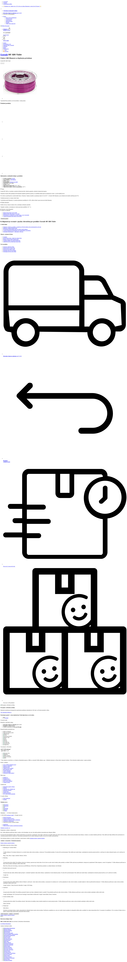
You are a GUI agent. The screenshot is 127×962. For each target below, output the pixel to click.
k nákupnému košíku (7, 4)
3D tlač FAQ (6, 791)
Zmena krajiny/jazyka (12, 812)
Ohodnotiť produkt (4, 218)
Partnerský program (7, 790)
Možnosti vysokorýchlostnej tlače (10, 228)
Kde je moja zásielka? (7, 781)
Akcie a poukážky (7, 771)
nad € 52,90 (12, 13)
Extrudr (4, 54)
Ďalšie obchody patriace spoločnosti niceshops (13, 825)
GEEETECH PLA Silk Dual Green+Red (11, 241)
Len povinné (8, 840)
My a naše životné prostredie (9, 793)
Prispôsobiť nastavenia (16, 840)
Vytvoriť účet (6, 34)
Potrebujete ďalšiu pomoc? (8, 773)
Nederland (11, 943)
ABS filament (13, 179)
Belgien (9, 929)
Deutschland (12, 935)
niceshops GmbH (10, 815)
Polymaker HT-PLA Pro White (9, 251)
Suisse (8, 955)
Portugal (10, 947)
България (11, 933)
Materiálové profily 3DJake (9, 786)
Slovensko (11, 949)
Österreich (11, 944)
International (12, 928)
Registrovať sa (6, 778)
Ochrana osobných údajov (8, 818)
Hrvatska (10, 938)
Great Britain (12, 953)
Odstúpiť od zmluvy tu (5, 827)
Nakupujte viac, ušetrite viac (9, 789)
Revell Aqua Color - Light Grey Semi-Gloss (12, 238)
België (8, 931)
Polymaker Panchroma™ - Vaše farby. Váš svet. (13, 231)
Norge (8, 959)
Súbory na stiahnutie (6, 210)
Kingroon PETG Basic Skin (9, 248)
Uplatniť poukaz (6, 782)
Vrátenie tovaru (9, 18)
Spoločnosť (5, 824)
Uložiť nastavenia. (4, 913)
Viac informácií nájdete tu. (6, 712)
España (9, 936)
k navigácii (5, 1)
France (8, 937)
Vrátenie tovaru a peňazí (8, 768)
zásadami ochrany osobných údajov (37, 838)
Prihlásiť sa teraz (6, 30)
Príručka (5, 787)
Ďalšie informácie (5, 202)
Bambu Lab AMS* (14, 182)
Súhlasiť (2, 840)
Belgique (10, 930)
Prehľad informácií (7, 817)
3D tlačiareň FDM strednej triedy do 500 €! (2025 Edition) (15, 229)
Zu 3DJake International (6, 923)
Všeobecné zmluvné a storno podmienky (11, 819)
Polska (8, 946)
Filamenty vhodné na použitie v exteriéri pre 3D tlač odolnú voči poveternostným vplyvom (22, 227)
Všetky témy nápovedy (10, 23)
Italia (8, 941)
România (10, 960)
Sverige (9, 952)
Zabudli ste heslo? (7, 779)
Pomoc (4, 16)
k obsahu (5, 2)
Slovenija (10, 948)
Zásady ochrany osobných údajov (8, 843)
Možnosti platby (9, 21)
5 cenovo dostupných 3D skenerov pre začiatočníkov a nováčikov (17, 230)
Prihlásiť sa (5, 777)
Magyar (9, 942)
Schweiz (10, 954)
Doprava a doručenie (7, 765)
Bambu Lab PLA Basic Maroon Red (11, 239)
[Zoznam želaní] (4, 37)
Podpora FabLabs (7, 792)
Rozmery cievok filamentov (7, 209)
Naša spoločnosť (6, 798)
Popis (3, 189)
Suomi (8, 950)
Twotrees (5, 237)
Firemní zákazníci (7, 770)
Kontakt (7, 22)
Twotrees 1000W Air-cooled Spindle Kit (11, 240)
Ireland (8, 940)
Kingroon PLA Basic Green (9, 249)
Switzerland (11, 957)
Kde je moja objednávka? (11, 17)
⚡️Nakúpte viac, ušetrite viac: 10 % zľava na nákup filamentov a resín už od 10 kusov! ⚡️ (22, 6)
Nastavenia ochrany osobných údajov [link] (11, 822)
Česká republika (14, 934)
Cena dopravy (9, 20)
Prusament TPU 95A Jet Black (9, 250)
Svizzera (10, 956)
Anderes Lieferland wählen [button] (6, 926)
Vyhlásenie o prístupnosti (8, 821)
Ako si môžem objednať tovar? (9, 764)
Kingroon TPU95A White (8, 246)
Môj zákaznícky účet (7, 769)
